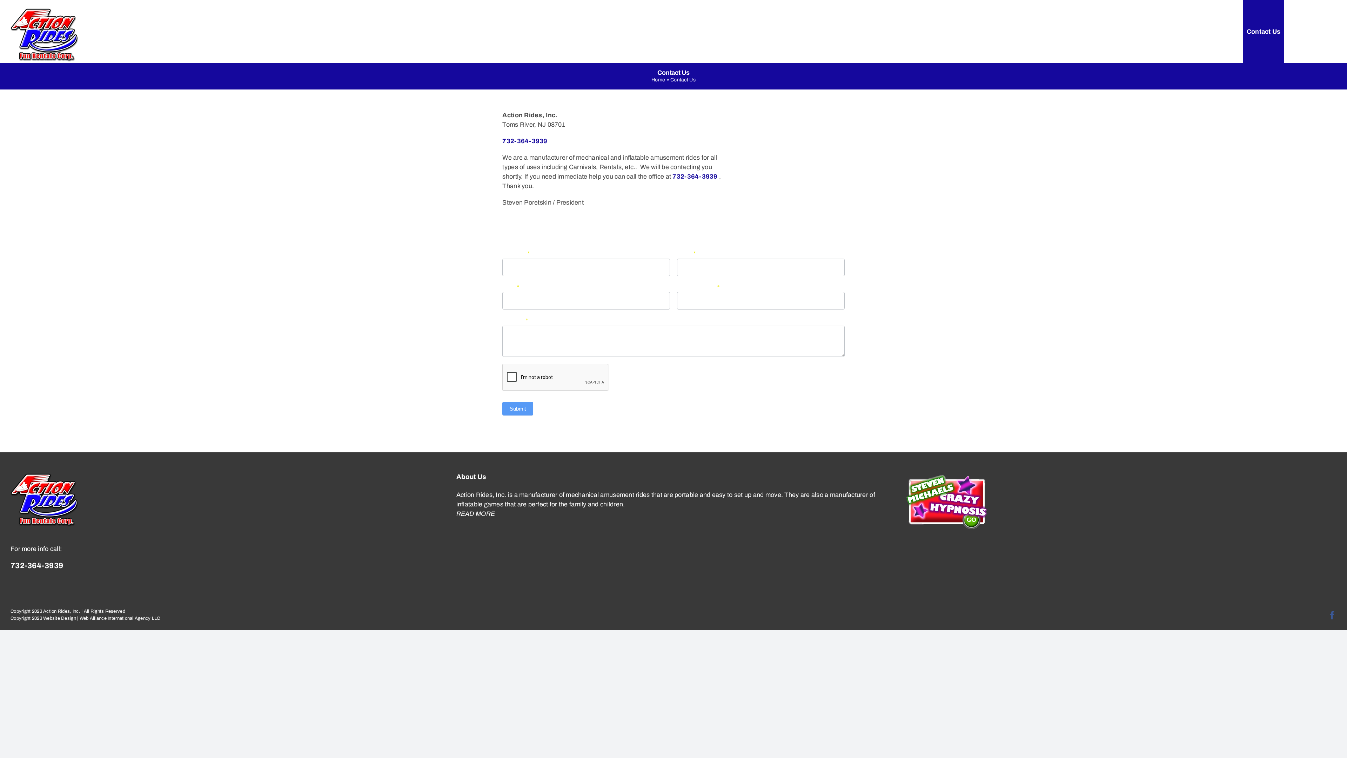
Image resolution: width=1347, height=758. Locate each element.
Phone (686, 253)
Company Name (698, 287)
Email (510, 287)
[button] (1321, 31)
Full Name (516, 253)
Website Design (59, 618)
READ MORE (475, 513)
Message (515, 320)
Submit (518, 409)
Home (658, 79)
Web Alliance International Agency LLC (120, 618)
